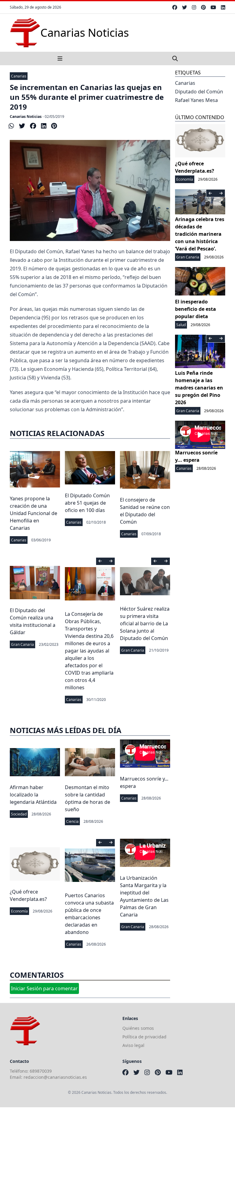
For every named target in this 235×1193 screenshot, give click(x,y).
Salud (181, 324)
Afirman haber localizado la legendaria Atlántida (33, 794)
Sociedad (19, 814)
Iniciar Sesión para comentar (44, 988)
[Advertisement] (117, 1150)
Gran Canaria (22, 644)
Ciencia (72, 821)
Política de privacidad (144, 1037)
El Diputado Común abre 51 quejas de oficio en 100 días (87, 503)
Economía (19, 911)
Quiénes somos (138, 1028)
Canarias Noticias (26, 116)
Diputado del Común (199, 91)
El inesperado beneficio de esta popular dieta (195, 309)
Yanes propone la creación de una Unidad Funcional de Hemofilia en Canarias (33, 513)
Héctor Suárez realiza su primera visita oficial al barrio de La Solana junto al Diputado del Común (145, 623)
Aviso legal (133, 1045)
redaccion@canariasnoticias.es (55, 1077)
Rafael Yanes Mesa (196, 100)
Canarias (18, 76)
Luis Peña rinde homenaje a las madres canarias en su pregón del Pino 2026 (199, 388)
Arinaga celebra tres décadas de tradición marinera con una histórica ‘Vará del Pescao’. (199, 234)
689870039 (41, 1071)
